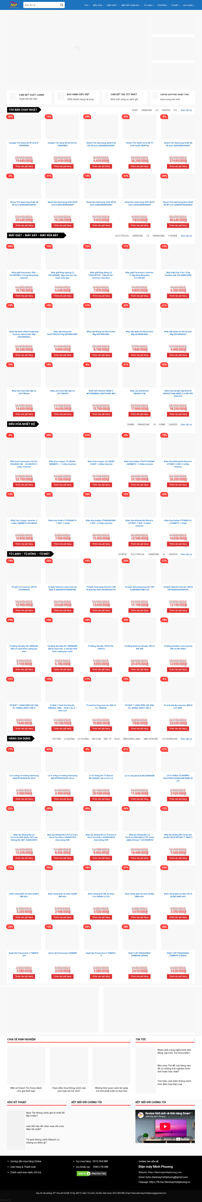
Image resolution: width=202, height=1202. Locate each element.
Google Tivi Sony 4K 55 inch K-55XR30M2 (24, 144)
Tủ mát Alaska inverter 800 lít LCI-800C (178, 706)
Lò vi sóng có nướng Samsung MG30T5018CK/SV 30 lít (24, 776)
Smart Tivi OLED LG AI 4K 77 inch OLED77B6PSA (139, 144)
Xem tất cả (186, 110)
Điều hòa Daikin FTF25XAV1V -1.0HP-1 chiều (62, 521)
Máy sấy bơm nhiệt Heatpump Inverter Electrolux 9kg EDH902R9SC (24, 334)
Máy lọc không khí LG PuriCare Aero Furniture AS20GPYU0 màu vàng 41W (62, 837)
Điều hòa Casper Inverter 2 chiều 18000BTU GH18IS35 (24, 521)
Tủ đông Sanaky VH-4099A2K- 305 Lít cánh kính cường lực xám (24, 649)
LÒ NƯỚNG (69, 739)
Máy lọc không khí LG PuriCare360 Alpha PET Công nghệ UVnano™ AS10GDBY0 (139, 837)
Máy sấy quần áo (130, 5)
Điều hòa (97, 5)
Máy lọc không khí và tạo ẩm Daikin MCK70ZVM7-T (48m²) (178, 836)
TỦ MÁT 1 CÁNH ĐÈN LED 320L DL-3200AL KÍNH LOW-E (24, 706)
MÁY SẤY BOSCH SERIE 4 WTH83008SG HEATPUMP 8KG (101, 392)
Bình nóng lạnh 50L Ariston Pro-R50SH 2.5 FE (101, 895)
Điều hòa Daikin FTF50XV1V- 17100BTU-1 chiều (178, 521)
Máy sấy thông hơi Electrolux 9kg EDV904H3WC (101, 332)
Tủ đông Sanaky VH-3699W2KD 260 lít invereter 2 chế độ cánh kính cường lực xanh (62, 649)
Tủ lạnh (148, 5)
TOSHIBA (172, 236)
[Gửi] (61, 5)
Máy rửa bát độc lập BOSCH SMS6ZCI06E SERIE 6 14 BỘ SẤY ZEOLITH (178, 393)
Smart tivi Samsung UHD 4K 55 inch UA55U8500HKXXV (62, 203)
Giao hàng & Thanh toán (23, 1166)
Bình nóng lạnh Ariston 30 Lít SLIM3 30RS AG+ (178, 895)
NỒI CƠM (96, 739)
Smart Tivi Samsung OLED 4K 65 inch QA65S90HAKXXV (178, 144)
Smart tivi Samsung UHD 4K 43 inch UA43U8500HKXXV (139, 203)
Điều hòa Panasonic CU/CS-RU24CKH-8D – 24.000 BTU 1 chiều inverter (24, 464)
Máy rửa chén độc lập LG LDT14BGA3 (62, 392)
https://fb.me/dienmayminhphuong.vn (169, 1182)
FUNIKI (162, 424)
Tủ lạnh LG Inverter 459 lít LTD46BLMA (24, 588)
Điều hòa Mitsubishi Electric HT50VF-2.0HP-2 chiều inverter (178, 464)
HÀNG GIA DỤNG (19, 738)
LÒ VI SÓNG (83, 739)
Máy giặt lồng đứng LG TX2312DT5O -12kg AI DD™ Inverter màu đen (101, 275)
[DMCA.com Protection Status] (92, 1173)
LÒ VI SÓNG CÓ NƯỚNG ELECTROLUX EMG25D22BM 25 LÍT (178, 778)
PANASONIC (159, 236)
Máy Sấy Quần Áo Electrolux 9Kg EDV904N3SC (178, 332)
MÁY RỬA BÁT (49, 235)
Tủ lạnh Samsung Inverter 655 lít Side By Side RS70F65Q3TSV (101, 588)
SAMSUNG (146, 110)
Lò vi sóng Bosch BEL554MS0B (139, 775)
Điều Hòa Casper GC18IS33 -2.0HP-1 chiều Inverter (101, 462)
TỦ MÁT (44, 553)
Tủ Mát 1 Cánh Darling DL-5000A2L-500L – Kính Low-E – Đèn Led (62, 708)
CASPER (166, 110)
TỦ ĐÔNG (30, 553)
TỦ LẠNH (15, 553)
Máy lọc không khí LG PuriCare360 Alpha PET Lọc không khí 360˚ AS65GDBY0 (24, 837)
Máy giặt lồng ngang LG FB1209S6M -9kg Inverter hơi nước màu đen (62, 275)
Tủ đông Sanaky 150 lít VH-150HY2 (101, 647)
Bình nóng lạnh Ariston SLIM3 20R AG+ (62, 895)
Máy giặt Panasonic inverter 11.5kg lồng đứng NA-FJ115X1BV (139, 275)
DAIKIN (130, 424)
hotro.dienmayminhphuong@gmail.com (167, 1177)
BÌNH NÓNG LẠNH (131, 739)
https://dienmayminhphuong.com (165, 1172)
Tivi (86, 5)
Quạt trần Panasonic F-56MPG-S (101, 954)
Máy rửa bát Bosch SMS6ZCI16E (139, 392)
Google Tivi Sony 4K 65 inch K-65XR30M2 (62, 144)
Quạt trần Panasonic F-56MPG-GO (24, 954)
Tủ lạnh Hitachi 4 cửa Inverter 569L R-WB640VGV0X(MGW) (62, 588)
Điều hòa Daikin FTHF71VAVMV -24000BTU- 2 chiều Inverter (139, 462)
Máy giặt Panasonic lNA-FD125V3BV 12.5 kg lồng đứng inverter (24, 275)
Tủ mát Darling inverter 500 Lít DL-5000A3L (101, 706)
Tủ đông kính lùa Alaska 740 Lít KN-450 (140, 647)
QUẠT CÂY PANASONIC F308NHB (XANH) (139, 954)
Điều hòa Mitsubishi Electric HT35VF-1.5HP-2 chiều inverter (139, 523)
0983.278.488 (100, 1166)
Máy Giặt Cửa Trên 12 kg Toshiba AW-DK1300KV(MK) (178, 273)
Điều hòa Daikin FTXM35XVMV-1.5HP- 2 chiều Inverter (101, 521)
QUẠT (117, 739)
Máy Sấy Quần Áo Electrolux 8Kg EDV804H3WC (139, 332)
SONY (135, 110)
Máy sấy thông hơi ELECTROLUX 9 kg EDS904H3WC (62, 332)
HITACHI (123, 554)
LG (157, 110)
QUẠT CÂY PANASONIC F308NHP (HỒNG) (178, 954)
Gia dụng (188, 5)
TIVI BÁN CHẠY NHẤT (23, 109)
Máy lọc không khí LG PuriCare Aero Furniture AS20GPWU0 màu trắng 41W (101, 837)
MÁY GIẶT (15, 235)
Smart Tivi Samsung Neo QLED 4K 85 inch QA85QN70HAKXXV (178, 203)
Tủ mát (174, 5)
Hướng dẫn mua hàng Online (25, 1161)
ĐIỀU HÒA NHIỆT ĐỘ (22, 424)
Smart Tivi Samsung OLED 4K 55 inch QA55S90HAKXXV (24, 203)
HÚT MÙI (57, 739)
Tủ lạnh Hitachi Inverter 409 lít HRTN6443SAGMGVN (178, 588)
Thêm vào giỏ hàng (24, 166)
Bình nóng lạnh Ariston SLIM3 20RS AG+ (139, 895)
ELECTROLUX (122, 236)
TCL (175, 110)
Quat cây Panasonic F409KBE (62, 953)
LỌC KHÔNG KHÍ (169, 739)
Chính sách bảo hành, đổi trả (25, 1172)
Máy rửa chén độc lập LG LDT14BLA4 (24, 392)
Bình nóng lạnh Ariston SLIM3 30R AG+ (24, 895)
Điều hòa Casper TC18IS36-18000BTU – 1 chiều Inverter (62, 462)
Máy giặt (111, 5)
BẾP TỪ (107, 739)
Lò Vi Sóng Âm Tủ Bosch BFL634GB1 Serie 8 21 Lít (101, 776)
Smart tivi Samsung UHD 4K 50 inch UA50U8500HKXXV (101, 203)
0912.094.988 (100, 1161)
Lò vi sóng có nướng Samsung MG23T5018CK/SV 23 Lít (62, 776)
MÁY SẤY (31, 235)
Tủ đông (161, 5)
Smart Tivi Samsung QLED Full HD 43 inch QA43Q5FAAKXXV (101, 144)
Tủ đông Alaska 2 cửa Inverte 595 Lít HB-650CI (178, 647)
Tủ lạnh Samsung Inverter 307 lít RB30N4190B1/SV (139, 588)
